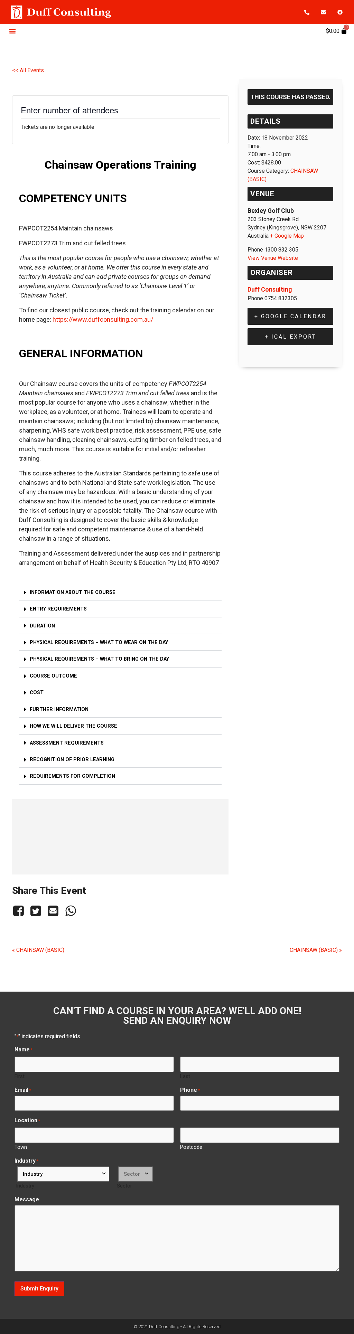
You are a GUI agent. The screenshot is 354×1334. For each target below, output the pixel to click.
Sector (124, 1186)
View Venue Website (273, 258)
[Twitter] (35, 911)
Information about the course (72, 592)
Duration (42, 626)
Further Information (59, 709)
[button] (12, 31)
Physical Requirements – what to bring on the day (99, 659)
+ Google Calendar (290, 316)
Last (185, 1076)
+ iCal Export (290, 336)
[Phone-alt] (306, 12)
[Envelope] (323, 12)
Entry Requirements (58, 609)
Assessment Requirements (67, 743)
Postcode (191, 1147)
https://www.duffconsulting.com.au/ (103, 319)
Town (21, 1147)
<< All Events (28, 70)
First (20, 1076)
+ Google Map (287, 236)
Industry (25, 1186)
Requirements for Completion (72, 776)
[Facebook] (340, 12)
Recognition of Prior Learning (72, 760)
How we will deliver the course (73, 726)
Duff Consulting (270, 289)
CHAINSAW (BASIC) (38, 950)
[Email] (53, 911)
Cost (37, 693)
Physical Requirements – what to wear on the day (99, 642)
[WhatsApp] (70, 911)
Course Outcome (53, 676)
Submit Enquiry (39, 1288)
